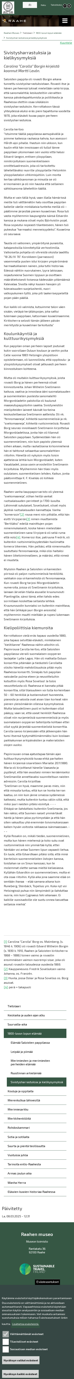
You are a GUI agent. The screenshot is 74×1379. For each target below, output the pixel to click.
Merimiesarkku (18, 1109)
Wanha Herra (17, 1182)
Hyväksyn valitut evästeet (21, 1360)
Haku (43, 5)
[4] (18, 537)
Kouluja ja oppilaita (20, 1091)
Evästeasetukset (47, 1282)
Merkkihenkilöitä (19, 1118)
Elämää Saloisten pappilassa (30, 1042)
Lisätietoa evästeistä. (25, 1323)
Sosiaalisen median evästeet (29, 1349)
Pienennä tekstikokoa (65, 6)
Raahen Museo (11, 33)
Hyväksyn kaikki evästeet (20, 1374)
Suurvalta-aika (17, 1024)
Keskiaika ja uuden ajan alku (26, 1015)
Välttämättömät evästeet (26, 1334)
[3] (28, 519)
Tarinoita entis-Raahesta (24, 1164)
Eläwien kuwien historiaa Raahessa (31, 1191)
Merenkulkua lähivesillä (24, 1100)
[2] (22, 514)
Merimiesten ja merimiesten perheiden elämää (30, 1062)
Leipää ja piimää (22, 1051)
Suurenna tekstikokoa (69, 6)
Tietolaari (14, 1006)
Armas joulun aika (19, 1173)
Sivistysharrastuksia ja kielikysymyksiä (26, 38)
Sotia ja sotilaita (18, 1137)
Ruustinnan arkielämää (26, 1073)
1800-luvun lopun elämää (48, 33)
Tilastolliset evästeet (24, 1341)
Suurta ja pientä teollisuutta (26, 1146)
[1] (5, 941)
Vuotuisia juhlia (18, 1155)
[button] (65, 21)
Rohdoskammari (19, 1127)
